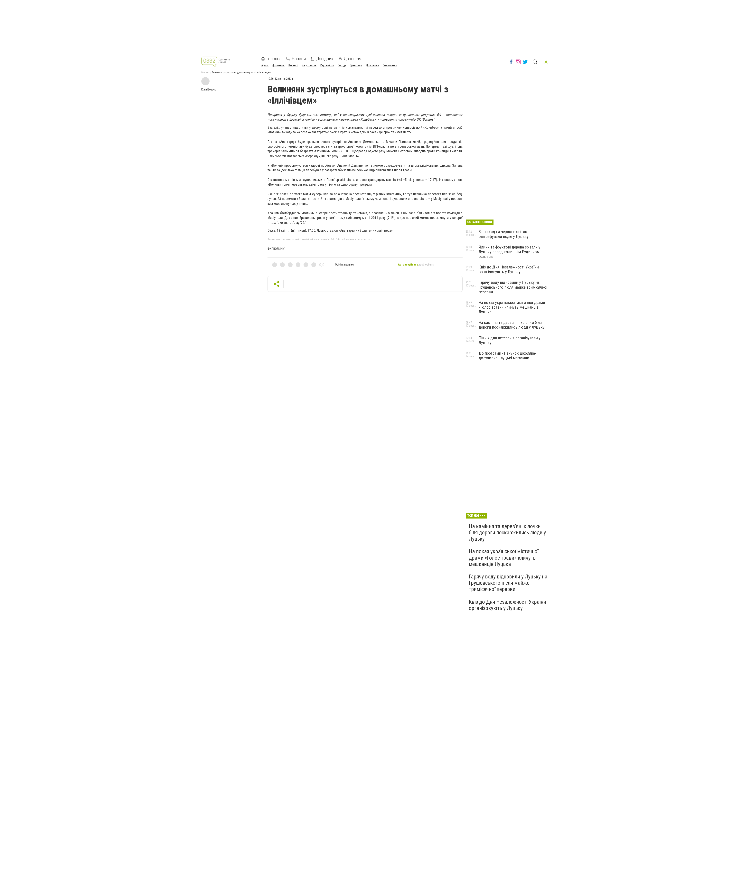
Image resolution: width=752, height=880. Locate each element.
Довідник (325, 59)
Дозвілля (352, 59)
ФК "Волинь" (276, 249)
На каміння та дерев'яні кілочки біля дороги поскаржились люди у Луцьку (511, 325)
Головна (274, 59)
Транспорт (356, 65)
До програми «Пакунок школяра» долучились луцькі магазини (508, 355)
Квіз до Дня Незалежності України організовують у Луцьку (509, 269)
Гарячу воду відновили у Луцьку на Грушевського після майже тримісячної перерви (513, 287)
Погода (342, 65)
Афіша (264, 65)
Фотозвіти (278, 65)
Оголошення (390, 65)
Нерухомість (309, 65)
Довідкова (372, 65)
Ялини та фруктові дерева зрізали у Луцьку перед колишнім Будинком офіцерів (509, 252)
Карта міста (327, 65)
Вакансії (293, 65)
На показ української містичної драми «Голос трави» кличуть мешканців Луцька (512, 307)
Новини (299, 59)
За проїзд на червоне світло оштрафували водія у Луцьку (504, 234)
